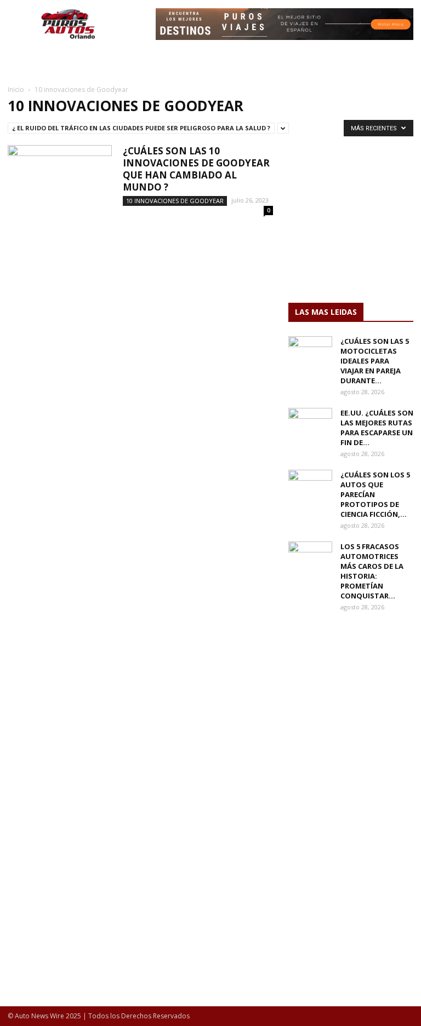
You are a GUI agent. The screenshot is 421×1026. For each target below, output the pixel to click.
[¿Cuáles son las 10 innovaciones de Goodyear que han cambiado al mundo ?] (60, 181)
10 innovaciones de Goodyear (175, 201)
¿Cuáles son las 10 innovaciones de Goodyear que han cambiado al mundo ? (196, 169)
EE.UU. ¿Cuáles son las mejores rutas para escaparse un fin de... (376, 427)
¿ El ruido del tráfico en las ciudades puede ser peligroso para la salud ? (141, 128)
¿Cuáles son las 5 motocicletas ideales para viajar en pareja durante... (374, 360)
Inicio (16, 89)
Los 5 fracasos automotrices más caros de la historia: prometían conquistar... (371, 571)
